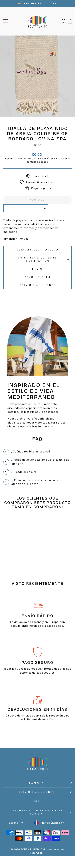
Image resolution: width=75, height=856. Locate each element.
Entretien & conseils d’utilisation (37, 259)
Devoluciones (37, 277)
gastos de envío (41, 158)
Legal (36, 801)
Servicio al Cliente (38, 285)
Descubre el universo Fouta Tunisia (36, 812)
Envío (37, 269)
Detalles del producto (37, 249)
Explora (36, 783)
